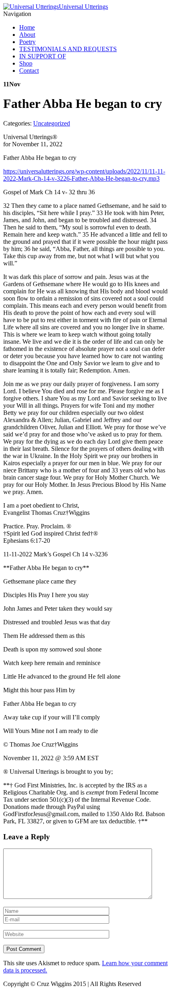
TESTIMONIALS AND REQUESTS (68, 49)
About (27, 34)
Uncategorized (51, 123)
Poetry (27, 41)
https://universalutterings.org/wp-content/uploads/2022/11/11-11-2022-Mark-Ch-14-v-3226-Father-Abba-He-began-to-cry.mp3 (84, 175)
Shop (25, 63)
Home (27, 27)
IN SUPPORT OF (42, 56)
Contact (29, 70)
